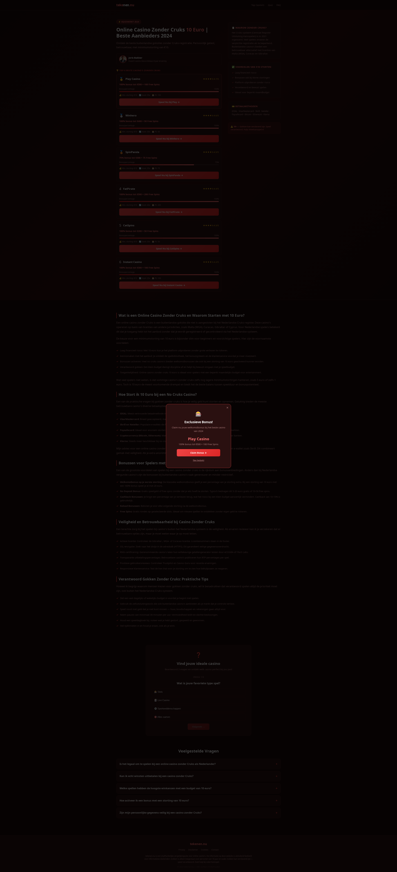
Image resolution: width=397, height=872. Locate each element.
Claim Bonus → (198, 452)
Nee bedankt (198, 460)
